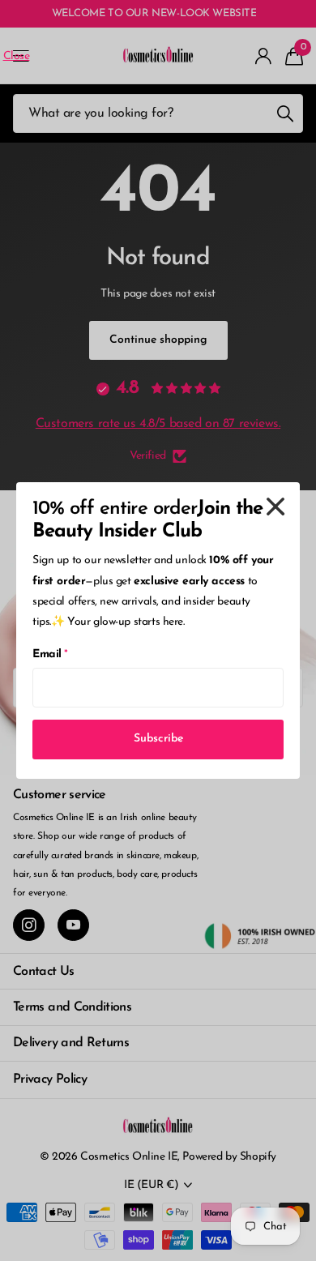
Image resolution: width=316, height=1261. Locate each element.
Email (50, 654)
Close (275, 506)
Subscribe (158, 739)
